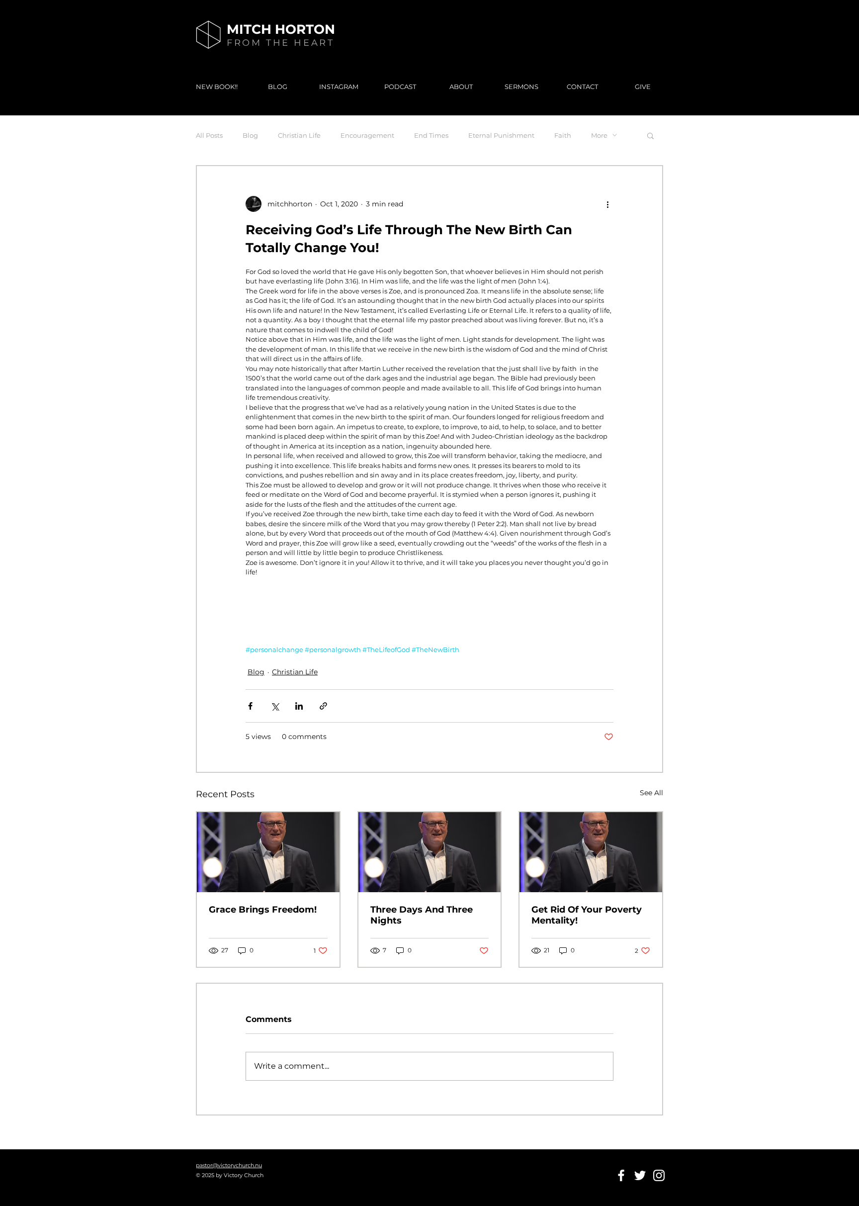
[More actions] (607, 204)
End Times (431, 135)
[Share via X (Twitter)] (274, 706)
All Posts (209, 135)
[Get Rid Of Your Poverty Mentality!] (590, 852)
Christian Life (299, 135)
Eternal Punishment (501, 135)
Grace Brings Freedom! (263, 909)
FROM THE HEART (280, 42)
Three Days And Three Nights (421, 915)
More (599, 135)
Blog (250, 135)
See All (651, 792)
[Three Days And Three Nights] (429, 852)
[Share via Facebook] (250, 706)
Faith (562, 135)
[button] (650, 135)
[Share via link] (323, 706)
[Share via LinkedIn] (299, 706)
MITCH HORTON (281, 29)
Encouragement (367, 135)
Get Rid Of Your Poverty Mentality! (586, 915)
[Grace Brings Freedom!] (268, 852)
